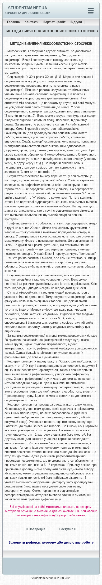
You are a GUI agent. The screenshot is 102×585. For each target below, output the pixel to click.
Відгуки (76, 22)
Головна (13, 22)
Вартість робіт (54, 22)
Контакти (31, 22)
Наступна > (67, 529)
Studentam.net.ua (27, 8)
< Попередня (36, 529)
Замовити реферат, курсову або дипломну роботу (51, 542)
